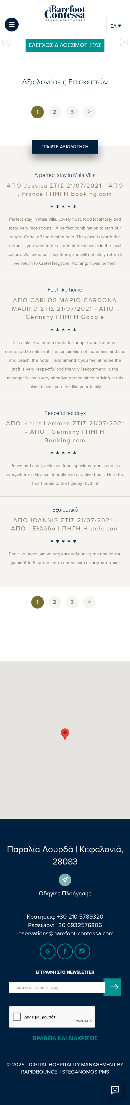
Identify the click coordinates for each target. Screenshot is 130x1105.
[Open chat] (115, 1090)
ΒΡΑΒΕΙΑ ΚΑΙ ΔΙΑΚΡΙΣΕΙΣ (65, 1038)
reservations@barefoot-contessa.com (65, 933)
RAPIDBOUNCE (39, 1071)
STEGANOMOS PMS (85, 1071)
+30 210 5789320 (80, 916)
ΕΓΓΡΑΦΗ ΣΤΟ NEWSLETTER (65, 972)
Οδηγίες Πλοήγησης (65, 893)
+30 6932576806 (79, 925)
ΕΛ (114, 25)
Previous (6, 42)
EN (116, 39)
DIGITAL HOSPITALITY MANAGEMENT (72, 1064)
